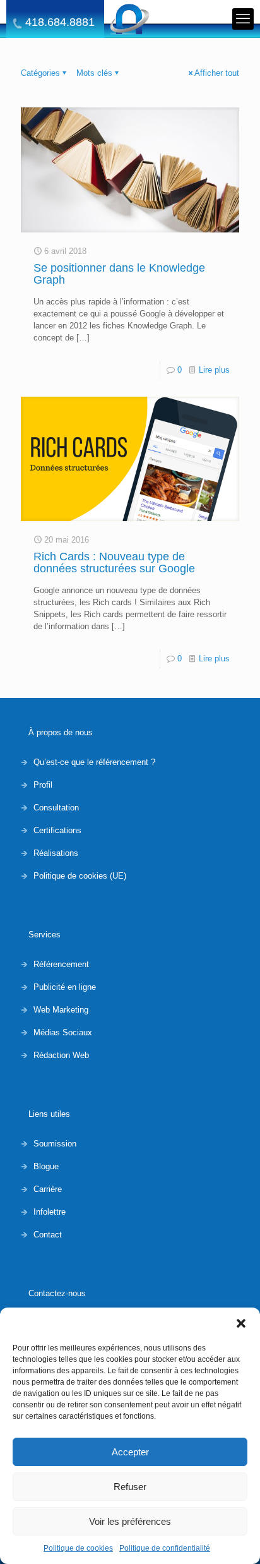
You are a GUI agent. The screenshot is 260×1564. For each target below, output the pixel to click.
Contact (47, 1234)
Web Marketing (60, 1009)
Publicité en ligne (64, 987)
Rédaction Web (61, 1055)
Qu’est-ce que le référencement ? (94, 762)
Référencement (61, 964)
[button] (241, 1323)
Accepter (130, 1452)
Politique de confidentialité (164, 1548)
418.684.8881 (60, 22)
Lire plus (214, 370)
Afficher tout (216, 73)
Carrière (47, 1189)
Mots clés (94, 73)
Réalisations (55, 853)
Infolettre (49, 1212)
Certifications (57, 830)
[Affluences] (130, 19)
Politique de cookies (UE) (79, 876)
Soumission (54, 1143)
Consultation (56, 807)
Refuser (130, 1486)
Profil (42, 785)
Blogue (46, 1166)
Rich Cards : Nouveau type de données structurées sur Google (114, 562)
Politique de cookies (78, 1548)
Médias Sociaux (62, 1032)
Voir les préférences (130, 1521)
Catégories (40, 73)
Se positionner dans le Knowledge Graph (119, 274)
